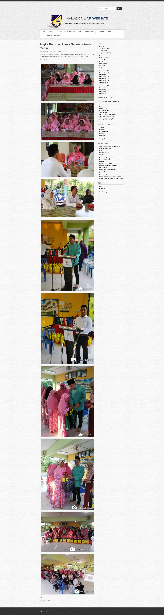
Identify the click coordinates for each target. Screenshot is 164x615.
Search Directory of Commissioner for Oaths (110, 176)
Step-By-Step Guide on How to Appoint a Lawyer (111, 178)
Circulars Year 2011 (104, 93)
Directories (59, 31)
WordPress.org (103, 192)
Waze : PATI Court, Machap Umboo (108, 120)
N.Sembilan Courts (104, 110)
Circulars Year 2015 (104, 86)
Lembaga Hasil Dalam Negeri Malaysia (108, 156)
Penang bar (102, 135)
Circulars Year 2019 (104, 78)
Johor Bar (101, 127)
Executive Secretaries (106, 54)
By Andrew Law (44, 51)
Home (43, 31)
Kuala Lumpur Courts (104, 106)
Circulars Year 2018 (104, 80)
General (48, 600)
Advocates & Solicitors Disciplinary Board (109, 146)
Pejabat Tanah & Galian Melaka (107, 169)
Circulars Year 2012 (104, 91)
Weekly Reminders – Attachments (51, 35)
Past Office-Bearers (106, 52)
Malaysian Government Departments (108, 165)
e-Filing (101, 154)
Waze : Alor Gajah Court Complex (107, 114)
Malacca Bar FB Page (104, 158)
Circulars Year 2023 (104, 71)
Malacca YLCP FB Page (105, 159)
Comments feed (103, 190)
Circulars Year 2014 (104, 87)
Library (79, 31)
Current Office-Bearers (106, 48)
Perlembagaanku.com (104, 171)
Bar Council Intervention (105, 148)
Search (119, 8)
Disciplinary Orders (104, 152)
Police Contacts (103, 173)
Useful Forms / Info (69, 31)
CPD (100, 150)
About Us (50, 31)
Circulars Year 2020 (104, 76)
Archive (109, 31)
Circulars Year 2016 (104, 84)
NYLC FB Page (103, 167)
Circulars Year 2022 (104, 72)
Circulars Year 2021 (104, 74)
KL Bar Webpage (103, 131)
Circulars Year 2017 (104, 82)
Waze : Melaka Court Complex (106, 118)
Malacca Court (103, 108)
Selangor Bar (102, 139)
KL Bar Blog (102, 129)
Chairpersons (104, 50)
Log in (100, 186)
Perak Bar (101, 137)
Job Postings (100, 31)
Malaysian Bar (102, 161)
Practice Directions (104, 174)
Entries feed (102, 188)
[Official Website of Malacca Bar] (82, 21)
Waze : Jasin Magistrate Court (106, 116)
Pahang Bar (102, 133)
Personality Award (89, 31)
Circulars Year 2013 (104, 89)
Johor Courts (102, 105)
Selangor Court (103, 112)
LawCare (103, 59)
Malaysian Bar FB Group (105, 163)
